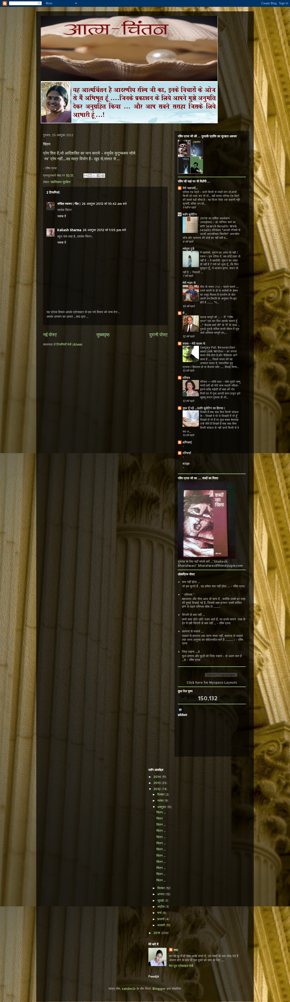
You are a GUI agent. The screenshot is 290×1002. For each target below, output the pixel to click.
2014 (157, 777)
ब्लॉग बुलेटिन (190, 214)
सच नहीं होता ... (191, 582)
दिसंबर (161, 794)
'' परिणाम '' (188, 594)
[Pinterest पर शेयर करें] (103, 175)
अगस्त (161, 894)
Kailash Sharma (69, 230)
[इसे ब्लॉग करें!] (90, 175)
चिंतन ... (161, 812)
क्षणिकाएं (187, 442)
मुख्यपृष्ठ (103, 334)
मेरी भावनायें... (190, 188)
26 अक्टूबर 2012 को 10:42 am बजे (104, 204)
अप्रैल (161, 906)
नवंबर (160, 800)
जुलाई (161, 900)
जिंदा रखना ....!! (191, 651)
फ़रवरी (161, 919)
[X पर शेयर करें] (94, 175)
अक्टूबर (162, 807)
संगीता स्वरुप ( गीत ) (68, 204)
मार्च (159, 913)
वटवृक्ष (186, 463)
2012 (157, 789)
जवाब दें (61, 216)
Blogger (159, 988)
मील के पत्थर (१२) (210, 286)
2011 (157, 933)
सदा (176, 950)
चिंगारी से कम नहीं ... (193, 615)
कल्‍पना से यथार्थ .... (193, 631)
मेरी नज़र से (189, 283)
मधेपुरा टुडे (188, 248)
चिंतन (159, 818)
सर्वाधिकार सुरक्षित (60, 182)
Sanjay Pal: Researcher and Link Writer (217, 349)
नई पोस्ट (50, 334)
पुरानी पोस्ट (158, 334)
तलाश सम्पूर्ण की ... (210, 317)
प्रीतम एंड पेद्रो (191, 192)
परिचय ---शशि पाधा (211, 381)
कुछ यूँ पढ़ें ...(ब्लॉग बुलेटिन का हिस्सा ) (204, 408)
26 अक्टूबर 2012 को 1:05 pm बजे (104, 230)
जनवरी (161, 925)
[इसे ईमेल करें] (85, 175)
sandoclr (129, 988)
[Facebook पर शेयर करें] (98, 175)
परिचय (186, 378)
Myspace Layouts (223, 682)
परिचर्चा (187, 453)
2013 (157, 783)
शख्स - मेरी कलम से (194, 343)
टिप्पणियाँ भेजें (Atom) (69, 344)
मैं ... (185, 313)
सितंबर (161, 888)
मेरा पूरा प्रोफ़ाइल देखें (181, 966)
